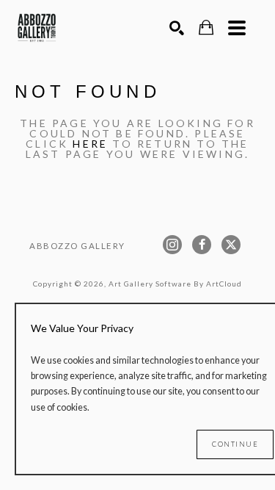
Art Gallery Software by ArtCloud (175, 283)
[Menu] (237, 28)
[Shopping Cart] (206, 27)
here (90, 143)
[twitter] (231, 244)
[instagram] (172, 244)
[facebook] (201, 244)
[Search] (176, 28)
